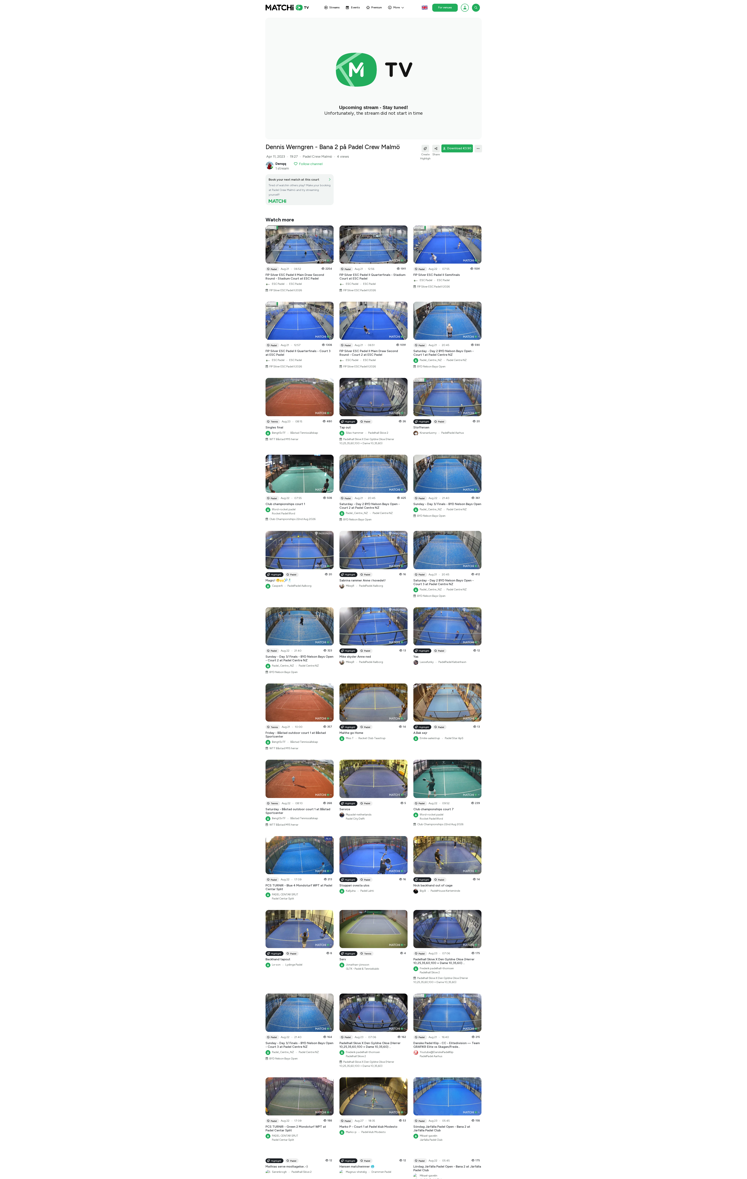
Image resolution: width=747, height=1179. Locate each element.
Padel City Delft (355, 818)
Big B (423, 890)
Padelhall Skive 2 (378, 432)
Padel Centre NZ (457, 360)
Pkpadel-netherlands (359, 814)
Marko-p (351, 1132)
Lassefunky (427, 662)
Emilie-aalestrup (430, 738)
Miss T (350, 738)
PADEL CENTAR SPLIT (285, 894)
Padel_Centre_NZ (431, 360)
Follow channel (311, 164)
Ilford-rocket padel (283, 509)
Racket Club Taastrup (372, 738)
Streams (334, 7)
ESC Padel (278, 284)
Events (355, 7)
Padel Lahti (367, 890)
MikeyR (350, 585)
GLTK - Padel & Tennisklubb (362, 968)
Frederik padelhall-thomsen (437, 968)
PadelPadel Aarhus (452, 432)
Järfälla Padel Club (431, 1139)
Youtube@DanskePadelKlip (436, 1052)
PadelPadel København (452, 662)
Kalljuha (351, 890)
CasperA (277, 585)
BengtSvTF (279, 432)
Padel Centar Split (283, 898)
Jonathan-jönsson (357, 964)
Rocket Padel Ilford (283, 513)
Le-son (276, 964)
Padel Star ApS (454, 738)
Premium (376, 7)
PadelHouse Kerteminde (445, 890)
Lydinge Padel (293, 964)
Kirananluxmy (428, 432)
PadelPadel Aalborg (299, 585)
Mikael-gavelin (428, 1135)
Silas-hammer (354, 432)
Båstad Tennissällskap (304, 432)
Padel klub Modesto (373, 1132)
